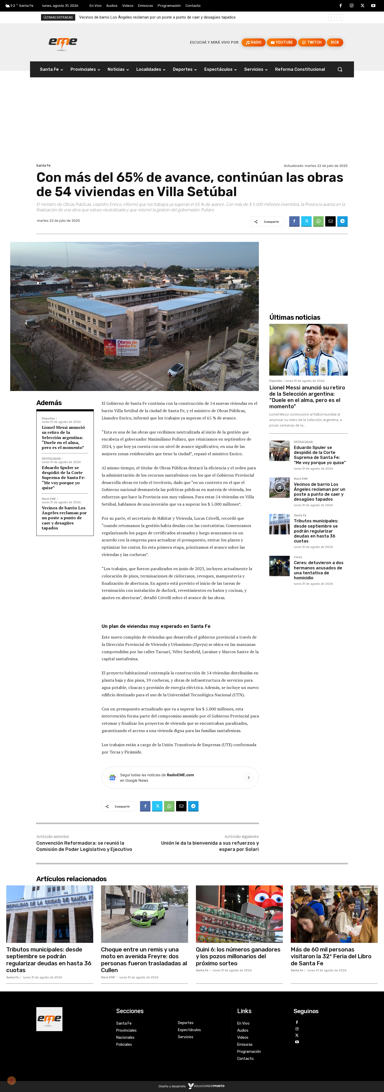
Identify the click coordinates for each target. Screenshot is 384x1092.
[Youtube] (373, 6)
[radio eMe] (72, 1019)
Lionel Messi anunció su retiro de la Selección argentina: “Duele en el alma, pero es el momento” (63, 437)
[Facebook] (340, 6)
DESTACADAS (51, 458)
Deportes (48, 418)
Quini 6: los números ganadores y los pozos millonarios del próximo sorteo (238, 956)
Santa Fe (43, 165)
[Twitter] (362, 6)
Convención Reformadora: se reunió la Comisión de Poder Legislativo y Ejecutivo (84, 846)
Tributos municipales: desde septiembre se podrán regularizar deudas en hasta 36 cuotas (155, 17)
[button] (340, 69)
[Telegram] (342, 221)
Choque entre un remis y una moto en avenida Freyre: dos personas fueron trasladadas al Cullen (144, 960)
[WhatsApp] (318, 221)
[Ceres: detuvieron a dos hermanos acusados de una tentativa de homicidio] (279, 566)
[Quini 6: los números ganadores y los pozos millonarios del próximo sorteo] (239, 914)
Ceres (298, 557)
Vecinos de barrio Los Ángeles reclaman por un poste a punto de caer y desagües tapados (64, 518)
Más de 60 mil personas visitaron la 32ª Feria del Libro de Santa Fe (331, 956)
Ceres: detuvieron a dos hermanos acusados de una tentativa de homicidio (319, 570)
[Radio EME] (63, 42)
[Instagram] (351, 6)
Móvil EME (49, 499)
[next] (339, 17)
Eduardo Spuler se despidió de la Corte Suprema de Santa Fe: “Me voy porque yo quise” (63, 477)
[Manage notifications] (11, 1080)
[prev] (331, 17)
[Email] (330, 221)
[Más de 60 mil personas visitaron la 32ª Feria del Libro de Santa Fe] (334, 914)
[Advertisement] (192, 123)
